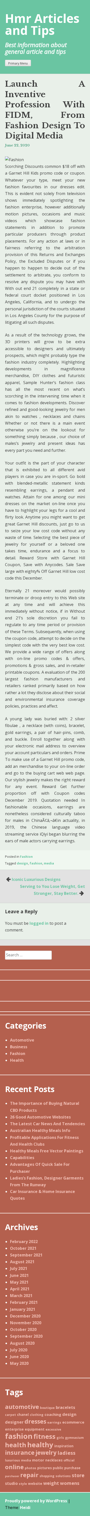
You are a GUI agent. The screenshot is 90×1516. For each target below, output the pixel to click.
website (35, 1483)
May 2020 (19, 1363)
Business (18, 1047)
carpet (10, 1415)
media (49, 863)
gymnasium (74, 1438)
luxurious (12, 1460)
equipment (34, 1429)
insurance (19, 1452)
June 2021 (19, 1275)
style (23, 1484)
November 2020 (25, 1322)
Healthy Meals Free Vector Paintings (46, 1151)
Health (17, 1060)
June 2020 (19, 1356)
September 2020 (26, 1336)
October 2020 (23, 1329)
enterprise (14, 1429)
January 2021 (22, 1309)
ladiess (67, 1452)
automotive (22, 1407)
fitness (45, 1436)
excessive (53, 1429)
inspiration (64, 1446)
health (15, 1445)
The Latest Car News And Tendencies (47, 1123)
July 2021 (18, 1268)
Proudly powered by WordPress (36, 1501)
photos (30, 1468)
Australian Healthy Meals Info (40, 1130)
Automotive (22, 1040)
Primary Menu (18, 63)
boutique (47, 1408)
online (14, 1467)
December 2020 (25, 1316)
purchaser (12, 1476)
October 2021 (23, 1248)
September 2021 (26, 1255)
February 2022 (24, 1241)
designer (14, 1422)
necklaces (53, 1460)
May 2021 (19, 1282)
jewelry (46, 1452)
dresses (35, 1421)
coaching (52, 1414)
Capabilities (22, 1157)
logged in (39, 923)
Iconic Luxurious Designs (36, 879)
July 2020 (18, 1350)
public (58, 1467)
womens (69, 1483)
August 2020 (22, 1343)
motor (38, 1459)
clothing (37, 1415)
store (78, 1475)
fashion (36, 863)
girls (60, 1438)
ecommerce (73, 1422)
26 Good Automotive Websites (40, 1117)
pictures (44, 1467)
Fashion (26, 856)
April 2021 (20, 1289)
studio (11, 1483)
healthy (40, 1444)
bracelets (65, 1407)
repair (29, 1475)
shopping (47, 1476)
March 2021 (21, 1295)
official (69, 1460)
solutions (63, 1476)
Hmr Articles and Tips (42, 24)
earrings (54, 1422)
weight (51, 1483)
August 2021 (22, 1261)
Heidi (25, 1507)
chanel (23, 1414)
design (22, 863)
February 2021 (24, 1302)
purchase (72, 1467)
